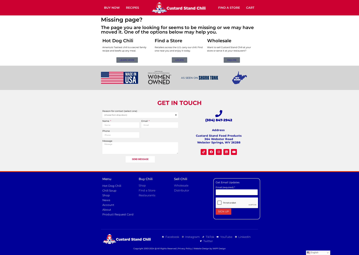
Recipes (132, 7)
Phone (106, 131)
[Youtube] (234, 152)
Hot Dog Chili (111, 185)
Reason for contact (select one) (119, 111)
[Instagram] (219, 152)
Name (106, 121)
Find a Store (229, 7)
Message (107, 141)
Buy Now (112, 7)
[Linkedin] (226, 152)
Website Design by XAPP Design (210, 248)
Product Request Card (118, 214)
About (106, 209)
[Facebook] (211, 152)
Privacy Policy (185, 248)
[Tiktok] (204, 152)
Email (144, 121)
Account (108, 205)
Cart (250, 7)
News (106, 200)
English (314, 252)
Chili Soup (109, 190)
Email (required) (225, 187)
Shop (106, 195)
